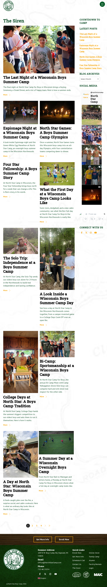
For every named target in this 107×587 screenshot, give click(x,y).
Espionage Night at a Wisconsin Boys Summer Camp (20, 132)
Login (91, 568)
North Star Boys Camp (15, 584)
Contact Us (76, 564)
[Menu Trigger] (102, 4)
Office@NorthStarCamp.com (49, 562)
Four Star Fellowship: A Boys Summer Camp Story (20, 171)
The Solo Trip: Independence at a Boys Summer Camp (19, 265)
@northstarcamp (97, 92)
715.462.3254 (43, 569)
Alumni (92, 560)
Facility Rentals (95, 564)
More (5, 94)
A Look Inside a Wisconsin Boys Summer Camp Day (57, 298)
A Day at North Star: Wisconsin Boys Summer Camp (17, 488)
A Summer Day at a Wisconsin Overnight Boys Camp (56, 465)
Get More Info (42, 539)
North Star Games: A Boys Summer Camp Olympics (56, 132)
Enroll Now (64, 539)
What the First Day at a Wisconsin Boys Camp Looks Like (56, 196)
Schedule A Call (78, 560)
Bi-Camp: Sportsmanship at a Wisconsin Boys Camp (57, 368)
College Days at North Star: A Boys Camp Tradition (19, 401)
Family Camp (94, 556)
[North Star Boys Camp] (8, 10)
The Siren (76, 568)
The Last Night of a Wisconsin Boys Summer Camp (34, 79)
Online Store (94, 553)
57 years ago (92, 214)
